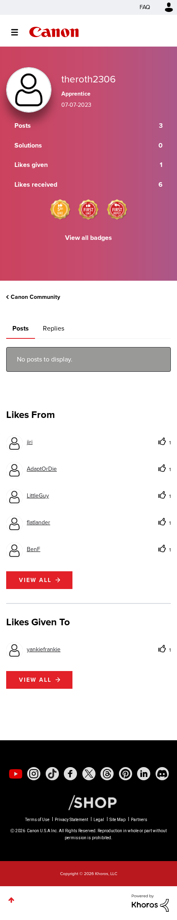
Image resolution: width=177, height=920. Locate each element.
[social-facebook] (70, 773)
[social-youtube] (15, 773)
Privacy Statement (71, 819)
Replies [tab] (53, 328)
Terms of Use (37, 819)
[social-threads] (107, 773)
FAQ (145, 7)
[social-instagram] (33, 773)
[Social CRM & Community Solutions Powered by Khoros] (150, 902)
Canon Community (54, 32)
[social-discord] (162, 773)
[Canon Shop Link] (88, 802)
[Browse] (18, 32)
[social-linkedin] (143, 773)
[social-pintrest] (125, 773)
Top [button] (11, 900)
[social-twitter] (88, 773)
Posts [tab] (20, 328)
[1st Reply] (117, 209)
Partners (139, 819)
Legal (98, 819)
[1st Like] (88, 209)
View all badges (88, 237)
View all (35, 580)
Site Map (117, 819)
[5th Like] (60, 209)
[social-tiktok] (52, 773)
